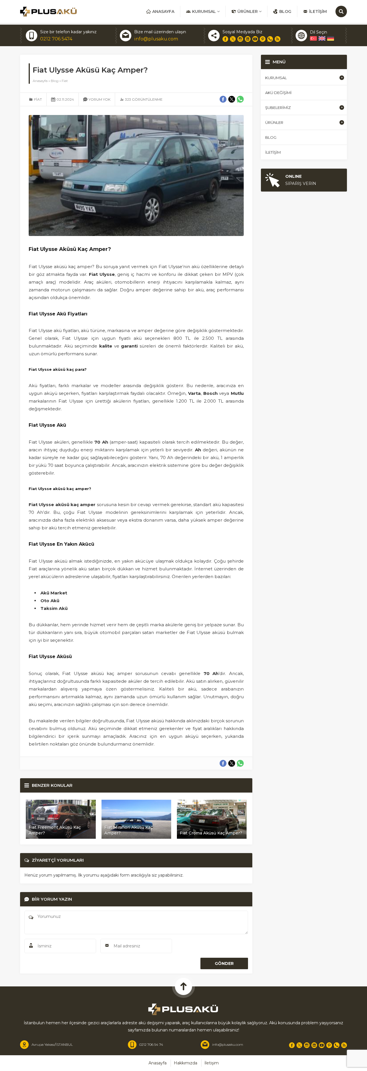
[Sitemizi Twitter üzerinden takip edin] (233, 39)
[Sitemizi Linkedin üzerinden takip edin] (248, 39)
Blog (54, 81)
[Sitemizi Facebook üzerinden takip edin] (225, 39)
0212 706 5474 (56, 39)
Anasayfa (40, 81)
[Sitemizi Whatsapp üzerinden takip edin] (270, 39)
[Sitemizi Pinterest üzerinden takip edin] (263, 39)
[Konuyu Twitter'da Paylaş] (231, 763)
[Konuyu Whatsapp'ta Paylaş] (240, 763)
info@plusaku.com (156, 39)
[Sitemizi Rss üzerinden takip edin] (277, 39)
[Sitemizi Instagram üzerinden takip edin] (240, 39)
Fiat (65, 81)
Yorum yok (99, 99)
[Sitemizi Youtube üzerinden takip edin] (255, 39)
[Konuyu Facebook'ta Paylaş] (223, 763)
